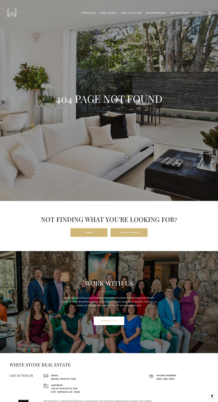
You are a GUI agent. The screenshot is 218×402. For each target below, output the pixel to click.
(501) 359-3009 (165, 379)
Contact (198, 13)
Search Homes (129, 232)
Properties (88, 13)
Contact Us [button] (109, 320)
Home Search (108, 13)
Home (89, 232)
